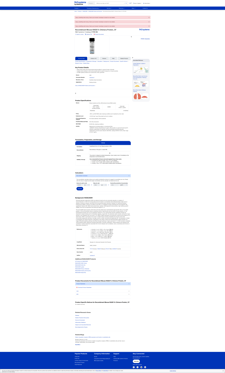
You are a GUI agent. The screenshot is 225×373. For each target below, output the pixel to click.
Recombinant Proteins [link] (79, 362)
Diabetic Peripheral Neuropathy (82, 317)
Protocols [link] (115, 360)
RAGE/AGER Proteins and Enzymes (95, 11)
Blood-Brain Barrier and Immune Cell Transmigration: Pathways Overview (140, 77)
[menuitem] (76, 11)
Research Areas (78, 63)
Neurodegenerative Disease (81, 327)
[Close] (149, 17)
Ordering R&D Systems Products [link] (120, 358)
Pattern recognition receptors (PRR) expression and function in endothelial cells (92, 337)
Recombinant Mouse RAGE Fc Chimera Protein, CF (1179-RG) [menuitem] (114, 11)
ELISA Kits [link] (77, 358)
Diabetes (77, 315)
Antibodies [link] (77, 356)
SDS (77, 294)
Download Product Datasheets (84, 287)
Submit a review (80, 34)
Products (76, 8)
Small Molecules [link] (78, 364)
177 (90, 248)
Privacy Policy (98, 370)
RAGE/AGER (85, 11)
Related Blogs (86, 63)
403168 (114, 248)
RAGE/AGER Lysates (79, 266)
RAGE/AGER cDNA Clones (81, 263)
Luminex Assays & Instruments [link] (81, 360)
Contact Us (145, 8)
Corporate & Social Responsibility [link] (101, 358)
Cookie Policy (105, 370)
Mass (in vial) (96, 183)
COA (77, 291)
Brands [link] (95, 356)
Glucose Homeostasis (80, 320)
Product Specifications (80, 61)
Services (109, 8)
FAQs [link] (114, 356)
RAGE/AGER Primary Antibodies (82, 268)
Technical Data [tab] (81, 58)
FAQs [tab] (113, 58)
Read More (77, 344)
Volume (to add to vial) (81, 183)
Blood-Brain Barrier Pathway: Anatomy (139, 90)
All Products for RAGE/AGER (81, 261)
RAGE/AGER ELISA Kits (80, 265)
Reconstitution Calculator (81, 175)
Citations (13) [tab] (93, 58)
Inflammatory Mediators (80, 322)
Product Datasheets (80, 283)
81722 (106, 248)
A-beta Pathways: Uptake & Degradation (139, 64)
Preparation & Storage (91, 61)
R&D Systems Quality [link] (98, 360)
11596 (98, 248)
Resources (121, 8)
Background (106, 61)
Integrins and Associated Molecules (83, 324)
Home (76, 11)
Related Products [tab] (124, 58)
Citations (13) (89, 34)
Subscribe (136, 361)
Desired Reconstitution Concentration (119, 183)
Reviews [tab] (104, 58)
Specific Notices (123, 61)
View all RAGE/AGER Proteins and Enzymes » (85, 85)
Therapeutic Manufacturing (93, 8)
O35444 (91, 77)
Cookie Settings (173, 370)
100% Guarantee (146, 38)
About (133, 8)
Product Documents (99, 34)
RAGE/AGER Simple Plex (80, 272)
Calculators (99, 61)
